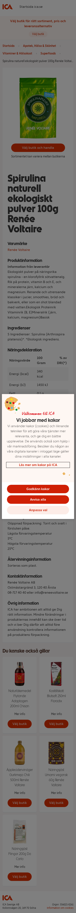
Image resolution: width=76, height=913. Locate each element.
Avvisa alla (38, 499)
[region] (38, 456)
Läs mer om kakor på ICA (38, 465)
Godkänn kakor (38, 489)
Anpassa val (38, 510)
